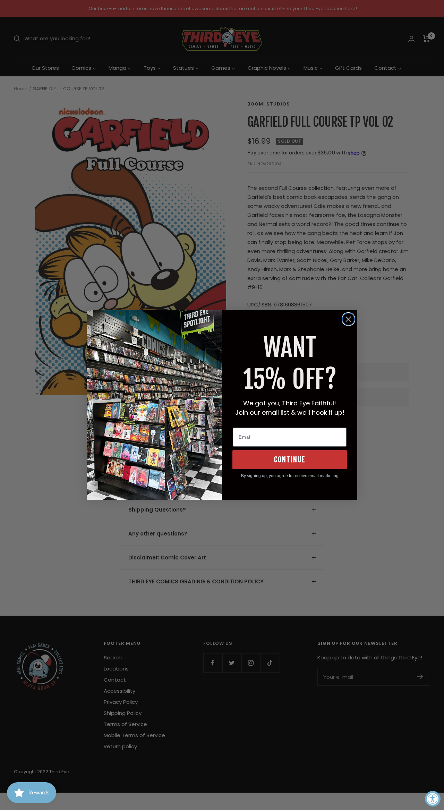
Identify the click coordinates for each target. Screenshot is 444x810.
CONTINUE (289, 459)
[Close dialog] (348, 319)
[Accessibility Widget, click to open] (433, 799)
